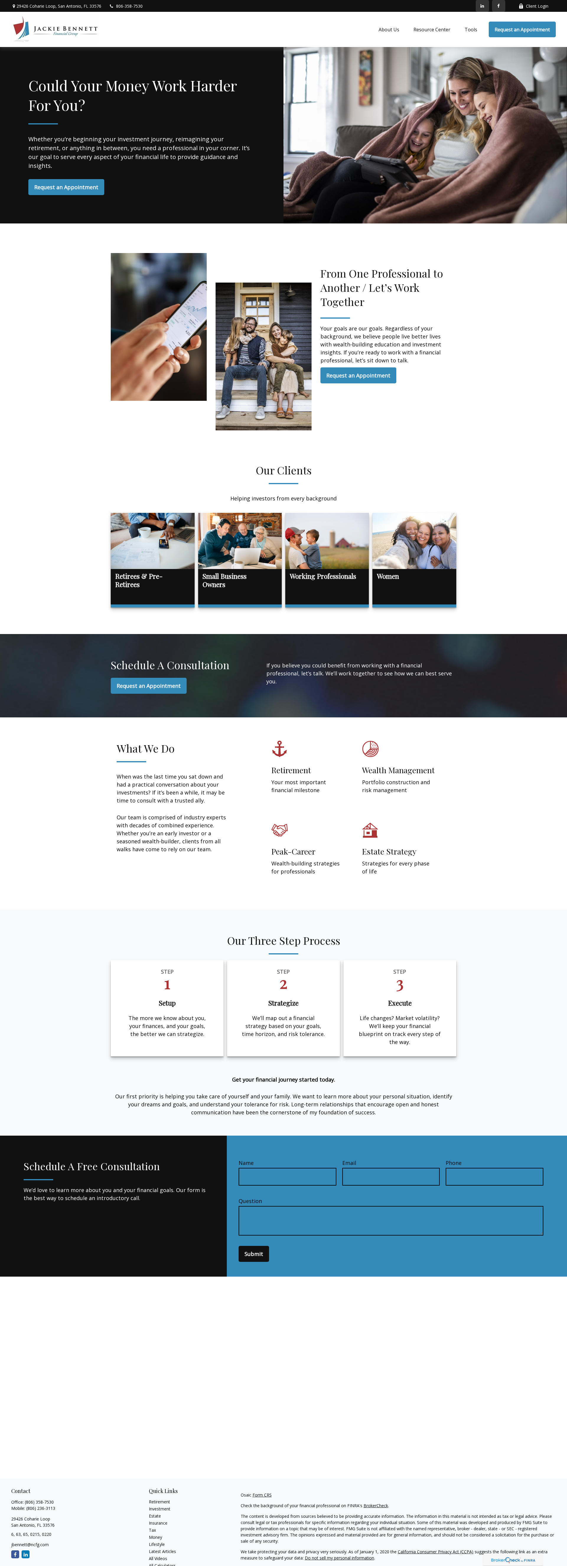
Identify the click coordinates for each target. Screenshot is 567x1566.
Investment (159, 1509)
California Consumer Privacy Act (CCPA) (435, 1551)
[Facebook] (498, 6)
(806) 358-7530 (39, 1502)
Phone (454, 1162)
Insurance (158, 1523)
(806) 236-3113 (40, 1508)
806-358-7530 (129, 6)
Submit (254, 1253)
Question (250, 1201)
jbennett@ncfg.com (30, 1544)
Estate (155, 1516)
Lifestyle (157, 1544)
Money (155, 1537)
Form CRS (262, 1495)
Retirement (159, 1502)
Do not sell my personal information (339, 1558)
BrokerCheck (376, 1505)
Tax (152, 1530)
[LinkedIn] (482, 6)
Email (349, 1162)
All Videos (158, 1558)
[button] (389, 29)
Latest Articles (162, 1551)
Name (246, 1162)
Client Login (537, 6)
